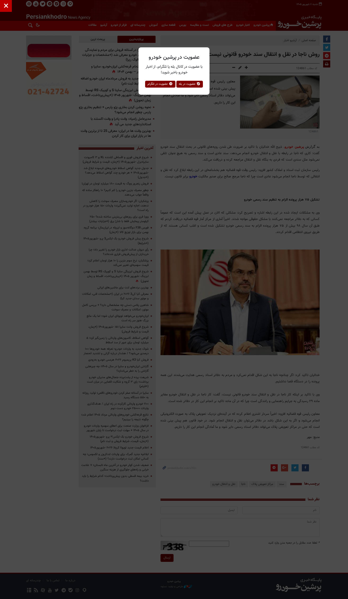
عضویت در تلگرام (158, 84)
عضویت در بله (187, 84)
